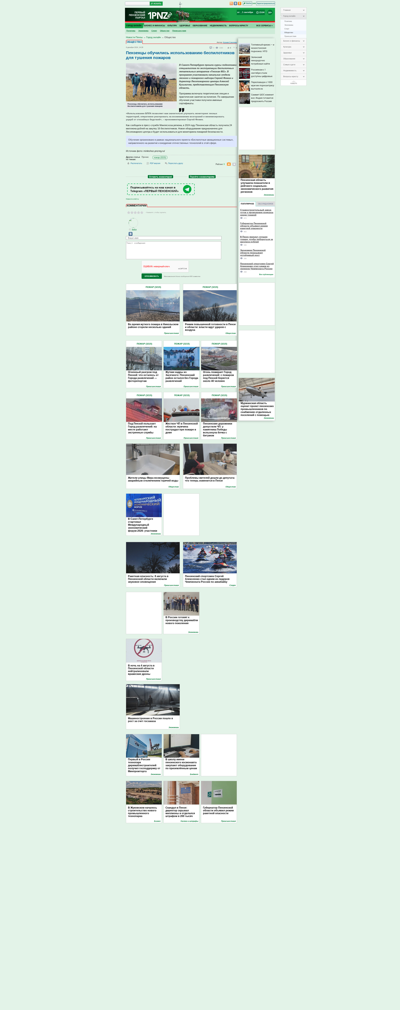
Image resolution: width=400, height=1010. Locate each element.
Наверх (293, 83)
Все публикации (266, 274)
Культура (287, 47)
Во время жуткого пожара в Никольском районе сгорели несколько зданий (153, 325)
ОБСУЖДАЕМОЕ (265, 204)
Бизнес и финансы (291, 41)
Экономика (288, 25)
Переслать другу (175, 163)
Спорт (286, 29)
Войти (249, 3)
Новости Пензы (134, 37)
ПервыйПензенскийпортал (137, 15)
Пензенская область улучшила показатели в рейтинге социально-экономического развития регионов (257, 186)
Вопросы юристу (290, 76)
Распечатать (136, 163)
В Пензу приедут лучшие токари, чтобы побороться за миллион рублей (256, 239)
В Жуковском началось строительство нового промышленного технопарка (142, 811)
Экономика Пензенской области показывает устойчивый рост (253, 252)
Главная (287, 10)
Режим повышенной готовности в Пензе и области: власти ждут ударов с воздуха (210, 327)
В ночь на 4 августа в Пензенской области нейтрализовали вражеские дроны (141, 669)
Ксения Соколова (230, 42)
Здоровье (287, 53)
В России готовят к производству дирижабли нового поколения (181, 620)
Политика (288, 21)
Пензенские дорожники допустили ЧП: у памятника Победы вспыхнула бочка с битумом (217, 429)
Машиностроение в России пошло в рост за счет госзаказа (150, 719)
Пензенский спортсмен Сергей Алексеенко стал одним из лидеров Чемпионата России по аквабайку (207, 579)
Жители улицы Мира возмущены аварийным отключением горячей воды (153, 479)
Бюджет (194, 774)
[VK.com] (129, 235)
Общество (288, 32)
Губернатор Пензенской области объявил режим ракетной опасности (218, 810)
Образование (289, 59)
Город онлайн (289, 16)
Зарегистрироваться (266, 3)
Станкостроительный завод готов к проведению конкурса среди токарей (256, 212)
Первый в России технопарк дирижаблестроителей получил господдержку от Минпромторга (144, 765)
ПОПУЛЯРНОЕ (247, 204)
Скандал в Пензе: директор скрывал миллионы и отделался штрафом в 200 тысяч (180, 811)
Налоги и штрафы (189, 821)
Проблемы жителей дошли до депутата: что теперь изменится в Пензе (210, 479)
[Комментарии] (211, 48)
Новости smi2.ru (132, 199)
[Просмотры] (217, 47)
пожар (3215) (160, 157)
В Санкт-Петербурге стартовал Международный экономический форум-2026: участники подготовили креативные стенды (144, 528)
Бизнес (157, 821)
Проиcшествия (290, 36)
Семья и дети (289, 65)
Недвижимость (289, 70)
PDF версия (155, 163)
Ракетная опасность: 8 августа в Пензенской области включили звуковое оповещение (148, 579)
